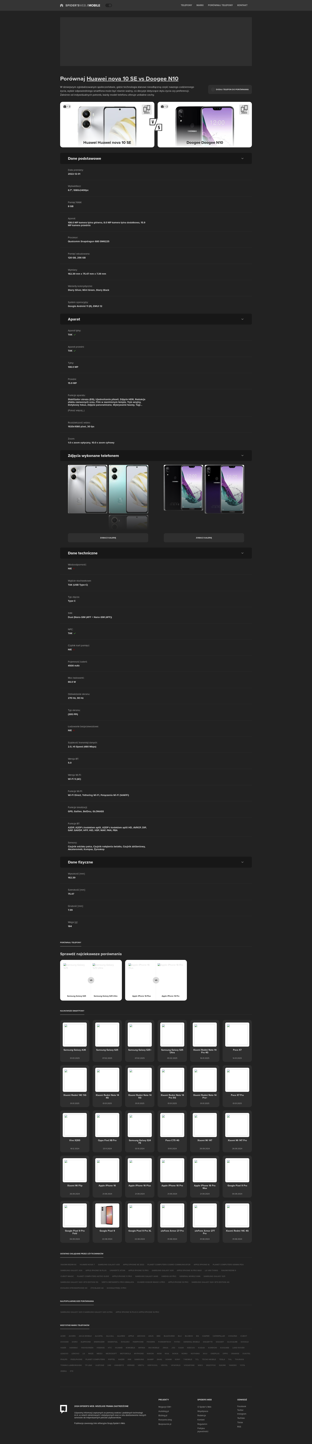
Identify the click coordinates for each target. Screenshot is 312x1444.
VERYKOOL (152, 1365)
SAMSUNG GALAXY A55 (109, 1264)
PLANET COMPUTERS (95, 1359)
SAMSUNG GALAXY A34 (71, 1270)
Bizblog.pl (162, 1415)
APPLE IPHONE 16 (201, 1264)
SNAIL (159, 1359)
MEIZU (100, 1353)
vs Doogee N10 (157, 78)
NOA (167, 1353)
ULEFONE (99, 1365)
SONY (177, 1359)
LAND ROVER (238, 1347)
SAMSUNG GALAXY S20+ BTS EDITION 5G (79, 1282)
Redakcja (201, 1415)
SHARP (150, 1359)
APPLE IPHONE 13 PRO (138, 1270)
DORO (75, 1341)
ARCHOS (141, 1336)
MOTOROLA (125, 1353)
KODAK (201, 1347)
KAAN (181, 1347)
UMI (109, 1365)
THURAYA (239, 1359)
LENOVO (75, 1353)
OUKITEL (246, 1353)
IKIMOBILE (130, 1347)
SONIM (168, 1359)
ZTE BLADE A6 (97, 1288)
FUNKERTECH (164, 1341)
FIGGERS (151, 1341)
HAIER (63, 1347)
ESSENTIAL (113, 1341)
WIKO (200, 1365)
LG (84, 1353)
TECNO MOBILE (209, 1359)
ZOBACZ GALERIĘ (108, 537)
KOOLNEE (224, 1347)
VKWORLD (176, 1365)
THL (230, 1359)
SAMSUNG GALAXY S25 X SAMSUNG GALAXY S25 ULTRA (86, 1312)
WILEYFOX (211, 1365)
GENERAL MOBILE (191, 1341)
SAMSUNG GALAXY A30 (163, 1270)
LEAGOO (64, 1353)
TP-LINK (88, 1365)
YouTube (241, 1418)
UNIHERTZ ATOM (117, 1270)
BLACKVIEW (169, 1336)
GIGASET (220, 1341)
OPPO (225, 1353)
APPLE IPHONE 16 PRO (178, 1282)
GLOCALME (232, 1341)
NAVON (150, 1353)
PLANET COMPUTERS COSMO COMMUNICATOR (168, 1264)
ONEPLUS (215, 1353)
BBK (159, 1336)
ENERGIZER (99, 1341)
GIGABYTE (208, 1341)
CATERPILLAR (219, 1336)
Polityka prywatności (202, 1430)
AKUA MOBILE (85, 1336)
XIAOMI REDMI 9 (228, 1270)
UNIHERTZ (119, 1365)
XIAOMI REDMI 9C (68, 1264)
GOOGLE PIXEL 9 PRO (116, 1288)
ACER (62, 1336)
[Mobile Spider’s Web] (93, 5)
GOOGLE (245, 1341)
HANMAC (73, 1347)
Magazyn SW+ (164, 1406)
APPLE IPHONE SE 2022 (133, 1264)
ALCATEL (99, 1336)
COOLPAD (232, 1336)
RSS (239, 1426)
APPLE (131, 1336)
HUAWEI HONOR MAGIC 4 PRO (151, 1282)
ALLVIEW (121, 1336)
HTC (110, 1347)
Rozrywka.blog (165, 1419)
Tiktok (240, 1422)
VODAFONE (189, 1365)
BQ (197, 1336)
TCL (197, 1359)
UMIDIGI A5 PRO (168, 1276)
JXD (173, 1347)
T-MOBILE (187, 1359)
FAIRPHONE (138, 1341)
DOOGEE (64, 1341)
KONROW (212, 1347)
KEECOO (191, 1347)
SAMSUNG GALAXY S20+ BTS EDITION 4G (210, 1282)
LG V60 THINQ (211, 1270)
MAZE (90, 1353)
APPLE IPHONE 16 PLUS (95, 1270)
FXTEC (177, 1341)
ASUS (150, 1336)
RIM (129, 1359)
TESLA (222, 1359)
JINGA (165, 1347)
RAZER (121, 1359)
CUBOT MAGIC (67, 1276)
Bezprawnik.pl (164, 1424)
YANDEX (233, 1365)
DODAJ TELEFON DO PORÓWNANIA (232, 89)
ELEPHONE (86, 1341)
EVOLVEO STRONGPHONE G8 (73, 1288)
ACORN (72, 1336)
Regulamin (202, 1424)
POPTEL (111, 1359)
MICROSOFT (111, 1353)
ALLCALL (110, 1336)
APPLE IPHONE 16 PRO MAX (189, 1270)
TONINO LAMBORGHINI (71, 1365)
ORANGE (235, 1353)
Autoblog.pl (163, 1411)
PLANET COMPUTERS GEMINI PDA (228, 1264)
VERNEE (131, 1365)
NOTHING (195, 1353)
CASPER (205, 1336)
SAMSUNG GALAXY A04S (146, 1276)
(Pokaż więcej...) (76, 410)
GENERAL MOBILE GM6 (189, 1276)
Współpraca (202, 1411)
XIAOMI (222, 1365)
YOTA (242, 1365)
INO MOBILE (153, 1347)
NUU (205, 1353)
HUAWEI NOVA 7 (87, 1264)
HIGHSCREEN (87, 1347)
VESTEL (164, 1365)
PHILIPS (63, 1359)
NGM (159, 1353)
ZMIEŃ (147, 112)
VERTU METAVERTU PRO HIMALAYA (118, 1282)
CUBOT (243, 1336)
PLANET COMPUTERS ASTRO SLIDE (93, 1276)
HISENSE (101, 1347)
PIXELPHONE (76, 1359)
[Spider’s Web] (73, 5)
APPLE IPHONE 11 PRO (122, 1276)
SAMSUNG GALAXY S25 (214, 1276)
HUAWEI (119, 1347)
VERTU (141, 1365)
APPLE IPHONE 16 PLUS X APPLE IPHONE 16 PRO (137, 1312)
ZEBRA (63, 1371)
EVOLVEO (125, 1341)
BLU (180, 1336)
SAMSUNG (139, 1359)
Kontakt (201, 1419)
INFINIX (141, 1347)
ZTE (71, 1371)
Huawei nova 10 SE (112, 78)
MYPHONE (139, 1353)
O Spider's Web (204, 1406)
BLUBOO (189, 1336)
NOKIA (175, 1353)
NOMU (185, 1353)
